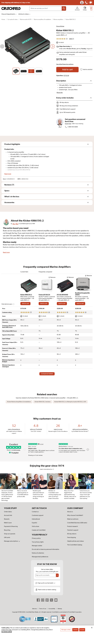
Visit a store (35, 526)
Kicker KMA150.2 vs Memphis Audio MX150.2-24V (70, 402)
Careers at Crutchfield (38, 530)
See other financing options (64, 64)
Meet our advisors (72, 519)
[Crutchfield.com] (11, 8)
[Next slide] (52, 46)
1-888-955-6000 (72, 127)
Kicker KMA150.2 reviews (42, 402)
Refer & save (8, 523)
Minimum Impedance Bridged (8, 360)
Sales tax (34, 608)
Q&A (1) (71, 39)
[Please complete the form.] (57, 575)
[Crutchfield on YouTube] (56, 600)
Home (3, 19)
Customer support (37, 515)
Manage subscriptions (11, 541)
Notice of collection (38, 553)
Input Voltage (6, 338)
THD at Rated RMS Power (9, 331)
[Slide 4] (38, 71)
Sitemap (60, 608)
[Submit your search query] (64, 8)
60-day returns (71, 534)
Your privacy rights (38, 542)
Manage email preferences (40, 557)
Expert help (68, 123)
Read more (7, 174)
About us (70, 512)
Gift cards (7, 537)
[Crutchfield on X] (51, 600)
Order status (8, 512)
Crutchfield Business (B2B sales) (77, 523)
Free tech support (72, 530)
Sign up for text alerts (46, 583)
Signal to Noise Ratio (8, 335)
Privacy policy (36, 538)
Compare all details (47, 374)
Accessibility (51, 608)
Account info (8, 515)
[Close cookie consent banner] (92, 627)
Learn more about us (46, 469)
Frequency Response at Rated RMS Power (9, 326)
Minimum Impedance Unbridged (8, 365)
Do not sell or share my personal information (45, 549)
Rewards (6, 519)
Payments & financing (11, 526)
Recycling (7, 530)
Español (34, 523)
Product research (72, 526)
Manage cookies (37, 545)
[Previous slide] (2, 46)
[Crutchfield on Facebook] (38, 600)
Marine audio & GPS (25, 19)
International (36, 519)
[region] (47, 487)
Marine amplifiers (58, 19)
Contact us (35, 512)
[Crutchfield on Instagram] (43, 600)
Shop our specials (9, 534)
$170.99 (66, 75)
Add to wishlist (87, 69)
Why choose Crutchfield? (75, 515)
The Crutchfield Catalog (74, 545)
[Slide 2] (23, 71)
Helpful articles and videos (75, 541)
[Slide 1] (16, 71)
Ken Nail (15, 224)
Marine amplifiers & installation (42, 19)
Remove (52, 277)
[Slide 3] (31, 71)
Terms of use (42, 608)
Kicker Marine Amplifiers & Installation (19, 402)
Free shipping (15, 2)
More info (60, 92)
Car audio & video (12, 19)
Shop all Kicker (60, 26)
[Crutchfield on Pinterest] (47, 600)
